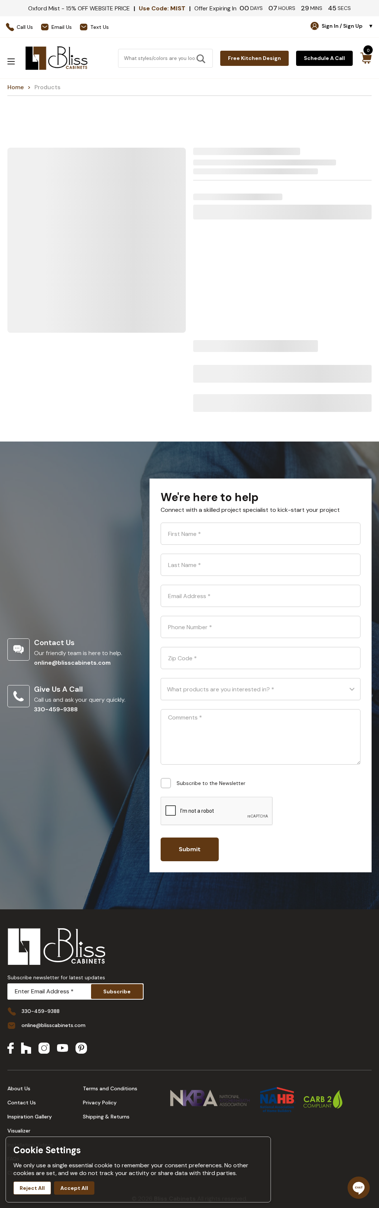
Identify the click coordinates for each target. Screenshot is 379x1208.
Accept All (74, 1188)
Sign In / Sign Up (347, 26)
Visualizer (18, 1130)
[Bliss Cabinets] (56, 58)
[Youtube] (62, 1048)
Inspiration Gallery (29, 1116)
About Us (18, 1088)
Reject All (32, 1188)
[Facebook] (10, 1049)
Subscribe (117, 991)
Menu (11, 61)
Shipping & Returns (106, 1116)
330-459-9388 (56, 709)
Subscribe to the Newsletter (211, 783)
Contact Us (21, 1102)
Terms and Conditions (110, 1088)
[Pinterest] (81, 1049)
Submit (190, 849)
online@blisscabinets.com (72, 663)
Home (15, 87)
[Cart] (366, 58)
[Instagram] (44, 1049)
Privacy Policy (100, 1102)
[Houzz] (26, 1049)
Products (47, 87)
